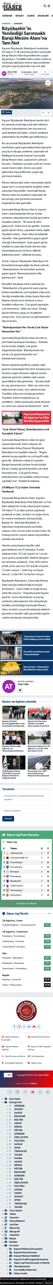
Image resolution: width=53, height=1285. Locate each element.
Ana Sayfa (14, 1099)
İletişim (18, 1158)
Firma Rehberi (17, 1221)
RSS (9, 1075)
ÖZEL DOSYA (21, 1137)
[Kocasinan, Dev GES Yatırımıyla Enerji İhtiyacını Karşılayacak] (39, 762)
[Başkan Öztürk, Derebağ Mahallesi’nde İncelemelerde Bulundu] (13, 713)
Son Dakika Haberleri (14, 1063)
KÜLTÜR (18, 1120)
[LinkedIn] (29, 1026)
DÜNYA (18, 1127)
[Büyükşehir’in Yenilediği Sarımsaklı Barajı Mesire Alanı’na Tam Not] (26, 93)
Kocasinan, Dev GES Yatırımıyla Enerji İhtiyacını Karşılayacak (38, 773)
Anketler (14, 1235)
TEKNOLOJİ (20, 1151)
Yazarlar (14, 1217)
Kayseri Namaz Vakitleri (10, 1048)
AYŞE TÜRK (23, 684)
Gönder (8, 818)
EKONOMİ (43, 16)
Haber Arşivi (36, 1063)
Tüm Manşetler (37, 1056)
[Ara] (44, 6)
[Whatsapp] (39, 1026)
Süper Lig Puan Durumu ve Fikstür (32, 1263)
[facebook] (9, 1092)
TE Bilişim (33, 1084)
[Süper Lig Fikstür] (49, 913)
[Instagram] (24, 1026)
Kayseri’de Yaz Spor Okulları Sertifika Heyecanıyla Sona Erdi (38, 723)
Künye (12, 1238)
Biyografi (14, 1231)
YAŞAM (18, 1155)
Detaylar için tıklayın (26, 903)
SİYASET (19, 16)
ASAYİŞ (30, 16)
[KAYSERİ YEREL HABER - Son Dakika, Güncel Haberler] (12, 6)
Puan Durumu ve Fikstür (15, 1056)
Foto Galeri (15, 1210)
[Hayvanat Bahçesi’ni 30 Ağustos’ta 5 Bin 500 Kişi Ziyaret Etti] (39, 737)
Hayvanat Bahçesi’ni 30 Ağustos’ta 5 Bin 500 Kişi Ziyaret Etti (39, 748)
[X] (19, 1026)
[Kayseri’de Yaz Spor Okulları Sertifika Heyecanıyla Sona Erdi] (39, 713)
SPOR (17, 1148)
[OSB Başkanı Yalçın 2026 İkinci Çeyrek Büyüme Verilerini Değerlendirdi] (13, 762)
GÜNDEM (7, 16)
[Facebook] (14, 1026)
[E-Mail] (20, 690)
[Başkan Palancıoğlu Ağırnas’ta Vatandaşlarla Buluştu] (13, 737)
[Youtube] (34, 1026)
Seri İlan (13, 1224)
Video (12, 1214)
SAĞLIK (18, 1144)
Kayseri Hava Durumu (40, 1037)
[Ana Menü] (49, 6)
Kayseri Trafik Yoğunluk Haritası (39, 1048)
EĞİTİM (18, 1130)
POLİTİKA (19, 1141)
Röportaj (14, 1228)
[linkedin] (47, 1092)
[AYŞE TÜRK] (8, 686)
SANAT (18, 1123)
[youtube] (32, 1092)
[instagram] (25, 1092)
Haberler (6, 24)
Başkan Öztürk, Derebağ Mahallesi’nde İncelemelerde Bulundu (13, 723)
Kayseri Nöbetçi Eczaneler (10, 1038)
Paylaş (8, 112)
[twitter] (17, 1092)
